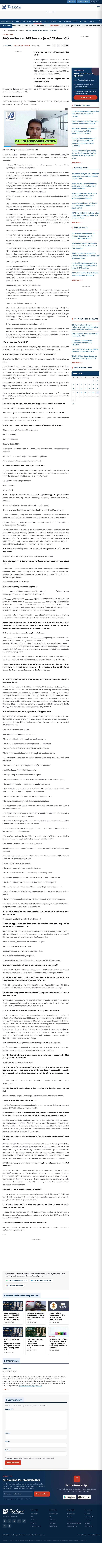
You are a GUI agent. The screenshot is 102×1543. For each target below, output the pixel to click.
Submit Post (84, 2)
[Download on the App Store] (84, 1497)
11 (77, 389)
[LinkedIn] (19, 1521)
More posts (76, 163)
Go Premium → (85, 97)
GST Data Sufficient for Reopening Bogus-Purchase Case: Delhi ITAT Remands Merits (85, 215)
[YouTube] (14, 1521)
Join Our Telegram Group (42, 1280)
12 (81, 389)
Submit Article (89, 1517)
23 (97, 392)
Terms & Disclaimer (93, 1535)
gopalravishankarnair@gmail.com (30, 1386)
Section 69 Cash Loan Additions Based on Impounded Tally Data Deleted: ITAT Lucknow (84, 265)
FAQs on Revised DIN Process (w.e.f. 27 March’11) (36, 38)
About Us (87, 1514)
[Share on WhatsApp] (63, 45)
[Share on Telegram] (67, 45)
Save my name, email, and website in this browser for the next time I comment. (30, 1458)
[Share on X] (54, 45)
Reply (5, 1389)
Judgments (70, 1520)
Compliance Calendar (74, 1523)
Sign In (95, 2)
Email (7, 1441)
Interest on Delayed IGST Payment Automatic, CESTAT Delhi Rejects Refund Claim (85, 176)
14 (89, 389)
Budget (18, 21)
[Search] (99, 21)
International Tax (36, 1526)
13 (85, 389)
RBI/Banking (52, 1520)
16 (97, 389)
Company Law (37, 21)
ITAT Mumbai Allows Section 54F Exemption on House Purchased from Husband (84, 245)
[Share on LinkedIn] (58, 45)
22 (93, 392)
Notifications (71, 1514)
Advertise (88, 1520)
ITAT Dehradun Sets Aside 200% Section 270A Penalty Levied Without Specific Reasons (84, 195)
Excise (46, 21)
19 (81, 392)
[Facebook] (5, 1521)
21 (89, 392)
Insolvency (52, 1523)
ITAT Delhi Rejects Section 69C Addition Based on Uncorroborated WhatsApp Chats (85, 255)
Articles (21, 31)
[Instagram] (24, 1521)
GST (60, 21)
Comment (9, 1409)
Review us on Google (16, 1286)
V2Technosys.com (40, 1535)
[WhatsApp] (5, 1526)
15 (93, 389)
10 (73, 389)
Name (7, 1433)
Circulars (70, 1517)
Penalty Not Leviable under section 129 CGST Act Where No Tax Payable (85, 113)
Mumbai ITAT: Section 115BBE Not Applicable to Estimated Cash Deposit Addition (84, 186)
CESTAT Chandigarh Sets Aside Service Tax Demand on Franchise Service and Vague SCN (42, 26)
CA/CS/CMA (53, 1526)
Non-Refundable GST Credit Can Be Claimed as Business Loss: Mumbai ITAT (84, 205)
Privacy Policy (82, 1535)
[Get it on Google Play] (69, 1497)
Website (8, 1450)
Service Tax (27, 21)
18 (77, 392)
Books (72, 2)
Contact (87, 1523)
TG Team (8, 45)
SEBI (85, 21)
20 (85, 392)
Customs (53, 21)
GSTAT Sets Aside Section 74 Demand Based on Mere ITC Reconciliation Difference (83, 236)
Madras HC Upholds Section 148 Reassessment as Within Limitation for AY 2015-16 (84, 131)
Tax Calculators (72, 1526)
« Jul (73, 404)
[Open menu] (98, 7)
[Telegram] (9, 1526)
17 (73, 392)
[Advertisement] (17, 70)
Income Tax (10, 21)
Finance (91, 21)
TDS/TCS (33, 1523)
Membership (89, 1526)
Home (3, 21)
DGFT (75, 21)
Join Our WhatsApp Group (17, 1280)
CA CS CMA (67, 21)
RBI (80, 21)
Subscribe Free (42, 1494)
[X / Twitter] (9, 1521)
